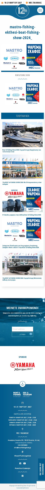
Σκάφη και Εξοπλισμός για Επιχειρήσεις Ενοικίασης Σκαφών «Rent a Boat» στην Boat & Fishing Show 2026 (20, 246)
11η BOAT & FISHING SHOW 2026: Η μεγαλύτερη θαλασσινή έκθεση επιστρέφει (21, 279)
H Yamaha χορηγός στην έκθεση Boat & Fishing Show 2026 (21, 215)
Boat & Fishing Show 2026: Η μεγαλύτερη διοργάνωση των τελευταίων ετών (21, 151)
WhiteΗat (26, 488)
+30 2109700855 (22, 445)
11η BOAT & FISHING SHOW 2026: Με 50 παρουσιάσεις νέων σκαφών (21, 183)
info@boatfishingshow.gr (22, 447)
